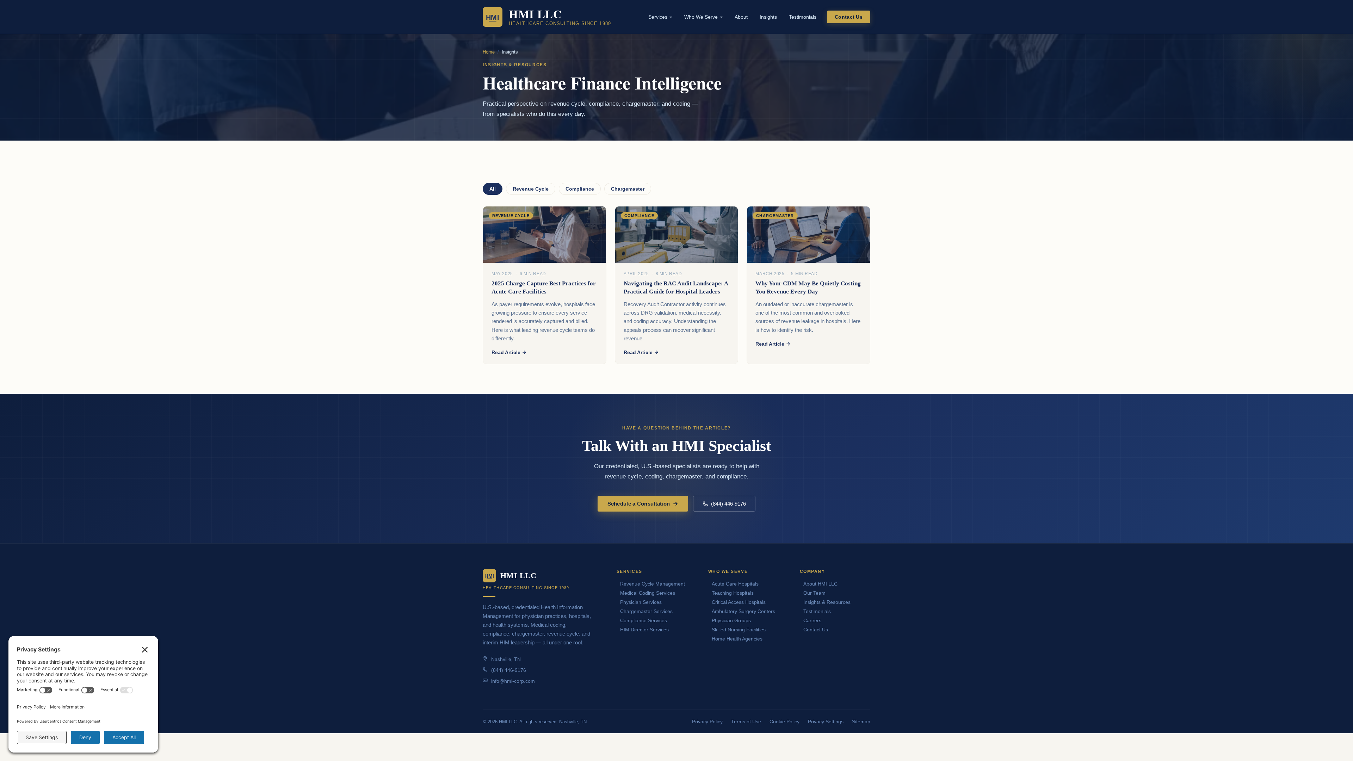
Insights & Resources (827, 602)
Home (489, 52)
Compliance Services (643, 620)
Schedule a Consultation (638, 504)
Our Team (814, 593)
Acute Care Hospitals (735, 584)
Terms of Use (746, 721)
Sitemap (861, 721)
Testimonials (802, 17)
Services (657, 17)
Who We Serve (701, 17)
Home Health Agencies (737, 639)
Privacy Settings (826, 721)
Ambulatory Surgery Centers (743, 611)
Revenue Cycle (531, 189)
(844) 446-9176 (728, 504)
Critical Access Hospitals (739, 602)
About (741, 17)
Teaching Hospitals (733, 593)
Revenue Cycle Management (652, 584)
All (492, 189)
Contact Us (849, 17)
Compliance (580, 189)
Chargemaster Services (646, 611)
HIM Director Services (644, 629)
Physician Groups (731, 620)
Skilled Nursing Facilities (739, 629)
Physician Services (641, 602)
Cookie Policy (784, 721)
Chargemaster (627, 189)
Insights (768, 17)
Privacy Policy (707, 721)
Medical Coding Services (647, 593)
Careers (812, 620)
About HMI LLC (820, 584)
